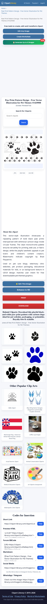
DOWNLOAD (24, 306)
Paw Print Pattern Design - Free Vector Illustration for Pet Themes (21, 12)
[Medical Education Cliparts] (12, 474)
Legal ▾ (42, 3)
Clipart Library (18, 593)
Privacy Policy (20, 596)
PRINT (23, 298)
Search (23, 122)
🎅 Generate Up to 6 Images (28, 41)
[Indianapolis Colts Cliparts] (12, 497)
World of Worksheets (36, 596)
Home (3, 8)
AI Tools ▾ (27, 3)
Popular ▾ (35, 3)
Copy (40, 523)
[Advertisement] (23, 71)
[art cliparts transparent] (35, 474)
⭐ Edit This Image (23, 284)
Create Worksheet (23, 37)
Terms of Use (7, 596)
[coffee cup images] (35, 424)
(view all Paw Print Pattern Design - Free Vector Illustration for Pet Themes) (23, 324)
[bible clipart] (12, 397)
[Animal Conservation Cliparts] (35, 451)
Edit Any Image (23, 31)
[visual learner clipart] (12, 451)
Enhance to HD (23, 290)
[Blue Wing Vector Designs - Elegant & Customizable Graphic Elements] (35, 397)
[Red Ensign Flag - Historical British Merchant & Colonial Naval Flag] (12, 424)
